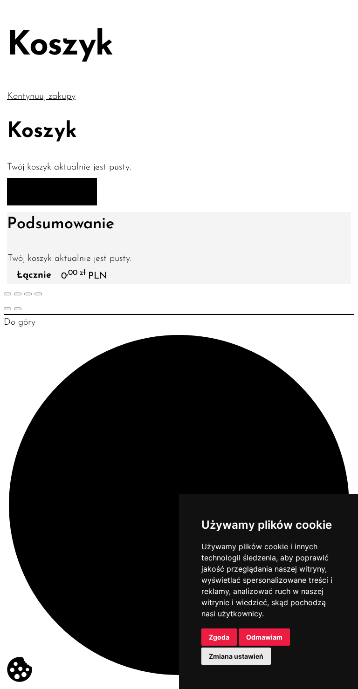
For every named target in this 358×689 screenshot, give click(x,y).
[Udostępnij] (17, 294)
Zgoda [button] (219, 637)
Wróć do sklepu (52, 192)
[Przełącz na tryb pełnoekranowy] (28, 294)
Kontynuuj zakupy (41, 96)
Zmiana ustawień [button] (236, 656)
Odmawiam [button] (264, 637)
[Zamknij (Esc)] (7, 294)
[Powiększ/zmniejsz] (38, 294)
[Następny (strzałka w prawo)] (17, 308)
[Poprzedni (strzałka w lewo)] (7, 308)
